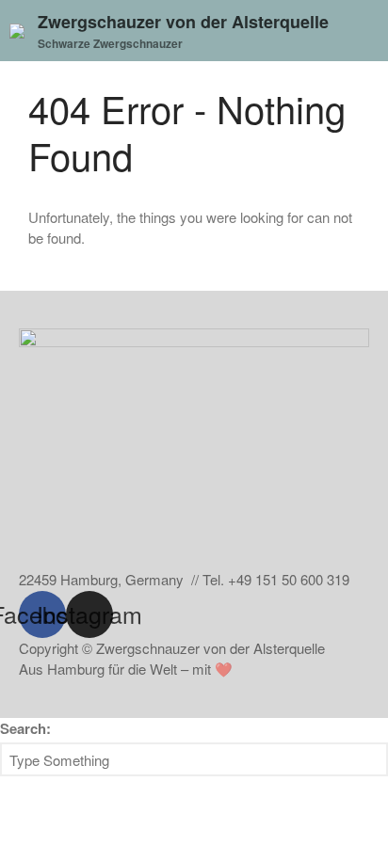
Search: (25, 728)
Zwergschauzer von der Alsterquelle (183, 21)
